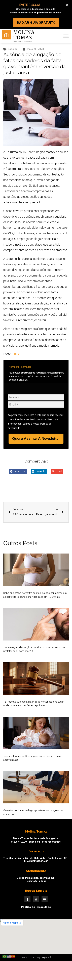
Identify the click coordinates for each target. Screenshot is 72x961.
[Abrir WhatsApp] (64, 952)
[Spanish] (13, 956)
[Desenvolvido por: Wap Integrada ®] (36, 957)
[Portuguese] (5, 956)
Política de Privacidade (36, 906)
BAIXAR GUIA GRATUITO (36, 22)
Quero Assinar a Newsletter (36, 438)
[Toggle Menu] (66, 36)
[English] (9, 956)
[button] (18, 471)
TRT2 (15, 354)
